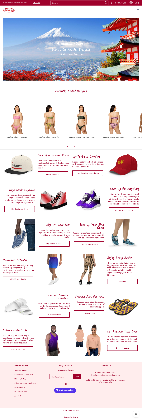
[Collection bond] (123, 165)
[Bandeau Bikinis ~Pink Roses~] (114, 119)
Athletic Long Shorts (18, 279)
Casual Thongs (89, 313)
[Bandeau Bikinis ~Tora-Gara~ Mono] (82, 119)
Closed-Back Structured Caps (88, 173)
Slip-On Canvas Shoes (54, 244)
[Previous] (68, 146)
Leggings (122, 281)
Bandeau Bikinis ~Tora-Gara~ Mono (81, 137)
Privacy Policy (19, 387)
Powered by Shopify (71, 417)
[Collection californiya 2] (19, 165)
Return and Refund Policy (24, 374)
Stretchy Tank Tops (18, 349)
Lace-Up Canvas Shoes (89, 244)
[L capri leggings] (88, 270)
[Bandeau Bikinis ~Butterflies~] (49, 119)
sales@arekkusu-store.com (108, 375)
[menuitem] (118, 3)
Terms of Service (20, 370)
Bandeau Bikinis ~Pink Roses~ (114, 137)
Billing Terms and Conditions (25, 383)
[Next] (74, 146)
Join (77, 376)
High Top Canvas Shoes (19, 209)
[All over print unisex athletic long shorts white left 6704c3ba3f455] (54, 270)
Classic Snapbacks (52, 174)
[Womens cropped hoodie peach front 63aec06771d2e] (88, 340)
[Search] (106, 3)
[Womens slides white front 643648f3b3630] (19, 306)
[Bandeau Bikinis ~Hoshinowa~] (17, 119)
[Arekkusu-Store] (9, 10)
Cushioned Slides (54, 315)
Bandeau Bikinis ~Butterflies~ (49, 137)
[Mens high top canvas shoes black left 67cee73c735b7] (54, 200)
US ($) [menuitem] (137, 3)
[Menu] (137, 10)
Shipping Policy (20, 379)
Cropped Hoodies (122, 348)
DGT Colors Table (20, 391)
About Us (17, 396)
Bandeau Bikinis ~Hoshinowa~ (17, 137)
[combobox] (77, 3)
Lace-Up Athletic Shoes (124, 210)
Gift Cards (36, 3)
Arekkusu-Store (68, 410)
